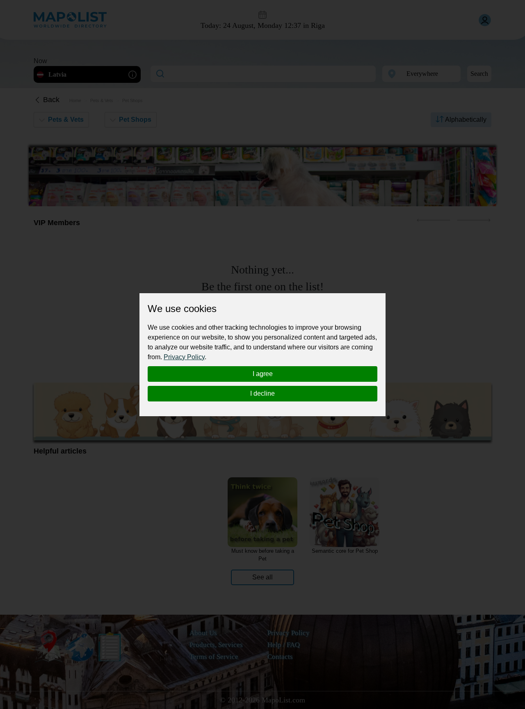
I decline (262, 393)
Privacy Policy (184, 356)
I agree (263, 373)
